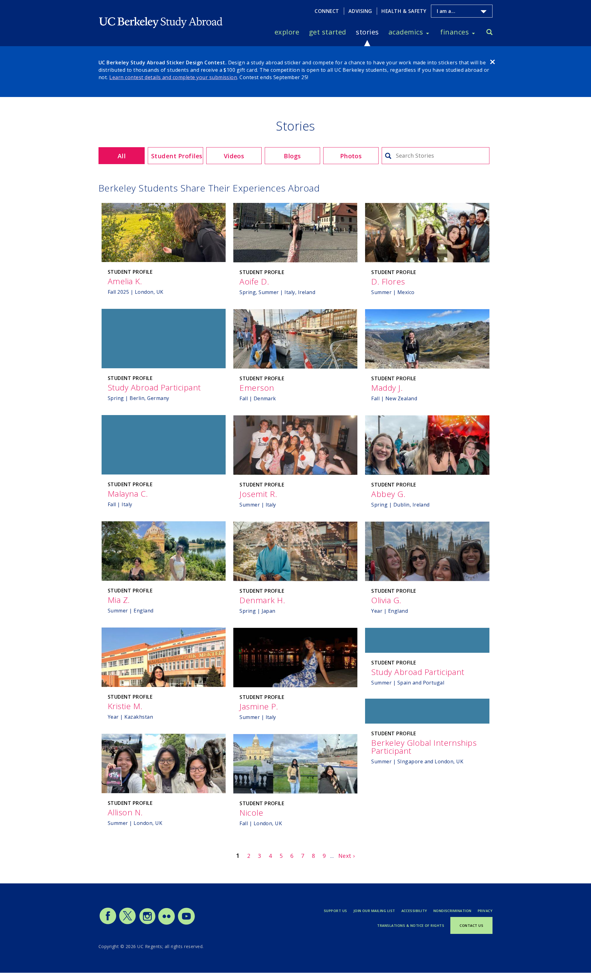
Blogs (292, 156)
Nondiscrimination (452, 910)
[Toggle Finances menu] (473, 32)
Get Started (327, 31)
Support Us (335, 910)
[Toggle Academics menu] (427, 32)
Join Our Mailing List (374, 910)
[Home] (161, 17)
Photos (351, 156)
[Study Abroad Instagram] (147, 923)
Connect (327, 11)
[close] (492, 63)
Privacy (485, 910)
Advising (360, 11)
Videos (234, 156)
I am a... (446, 11)
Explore (287, 31)
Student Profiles (177, 156)
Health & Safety (403, 11)
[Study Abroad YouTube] (186, 923)
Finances (454, 31)
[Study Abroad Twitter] (127, 923)
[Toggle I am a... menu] (483, 12)
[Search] (489, 33)
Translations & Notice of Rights (410, 925)
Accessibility (414, 910)
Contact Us (471, 925)
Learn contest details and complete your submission (173, 77)
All (122, 156)
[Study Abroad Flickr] (166, 923)
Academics (405, 31)
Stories (367, 31)
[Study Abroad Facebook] (107, 923)
